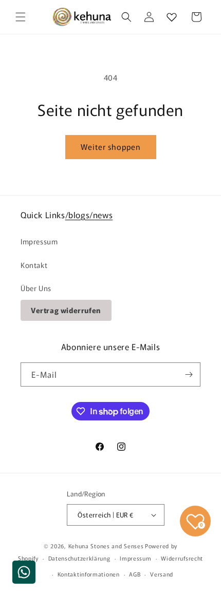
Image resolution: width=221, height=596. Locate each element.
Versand (161, 574)
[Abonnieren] (188, 374)
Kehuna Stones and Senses (106, 546)
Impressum (39, 241)
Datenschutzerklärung (79, 558)
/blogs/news (89, 214)
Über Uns (36, 288)
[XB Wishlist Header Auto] (171, 17)
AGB (134, 574)
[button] (20, 17)
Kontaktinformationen (89, 574)
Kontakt (34, 265)
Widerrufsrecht (182, 558)
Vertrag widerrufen (66, 310)
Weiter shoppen (111, 146)
